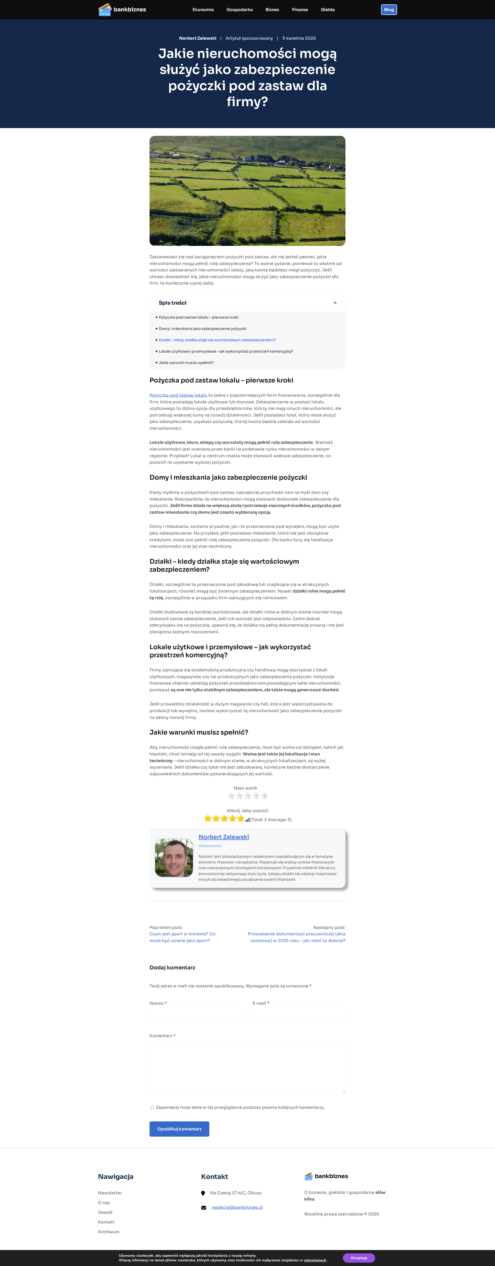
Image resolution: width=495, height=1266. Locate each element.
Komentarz (163, 1035)
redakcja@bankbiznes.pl (237, 1207)
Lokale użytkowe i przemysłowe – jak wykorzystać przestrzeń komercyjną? (226, 351)
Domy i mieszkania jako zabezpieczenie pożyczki (202, 328)
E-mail (261, 1003)
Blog (389, 9)
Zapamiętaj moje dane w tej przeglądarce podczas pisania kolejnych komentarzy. (240, 1107)
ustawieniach (315, 1260)
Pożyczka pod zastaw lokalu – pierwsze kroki (198, 317)
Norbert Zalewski (224, 837)
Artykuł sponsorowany (249, 38)
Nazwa (158, 1003)
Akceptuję (359, 1257)
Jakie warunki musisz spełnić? (186, 362)
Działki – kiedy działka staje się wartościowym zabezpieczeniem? (217, 340)
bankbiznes (130, 9)
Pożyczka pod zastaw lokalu (178, 395)
